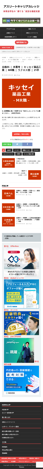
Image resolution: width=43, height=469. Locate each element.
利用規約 (4, 447)
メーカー (28, 57)
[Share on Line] (33, 144)
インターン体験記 (32, 37)
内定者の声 (5, 409)
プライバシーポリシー (24, 461)
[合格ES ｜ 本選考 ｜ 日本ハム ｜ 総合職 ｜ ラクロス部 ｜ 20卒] (8, 198)
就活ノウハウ (32, 29)
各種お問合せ (5, 461)
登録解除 (4, 453)
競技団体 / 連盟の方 (34, 458)
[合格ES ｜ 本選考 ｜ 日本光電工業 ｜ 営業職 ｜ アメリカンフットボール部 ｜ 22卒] (8, 212)
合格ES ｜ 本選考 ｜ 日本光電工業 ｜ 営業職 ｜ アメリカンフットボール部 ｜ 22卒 (28, 206)
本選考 (18, 154)
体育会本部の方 (22, 458)
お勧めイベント (10, 33)
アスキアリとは (10, 29)
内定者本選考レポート (11, 37)
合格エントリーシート (32, 33)
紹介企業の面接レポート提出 (10, 431)
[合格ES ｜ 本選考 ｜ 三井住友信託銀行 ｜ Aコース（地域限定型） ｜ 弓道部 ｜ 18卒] (8, 225)
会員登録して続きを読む (21, 134)
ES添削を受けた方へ (8, 437)
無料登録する (21, 42)
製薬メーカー (26, 150)
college (18, 75)
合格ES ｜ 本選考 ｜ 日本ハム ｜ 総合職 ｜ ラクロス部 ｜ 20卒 (28, 191)
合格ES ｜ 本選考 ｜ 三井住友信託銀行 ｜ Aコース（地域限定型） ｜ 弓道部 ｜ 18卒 (28, 219)
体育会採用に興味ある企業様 (9, 458)
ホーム (34, 461)
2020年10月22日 (8, 75)
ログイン (27, 139)
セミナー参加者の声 (8, 413)
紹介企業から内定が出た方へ (10, 434)
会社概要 (13, 461)
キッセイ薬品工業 (29, 154)
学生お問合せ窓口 (7, 450)
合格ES (9, 150)
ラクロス (36, 150)
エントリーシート (8, 154)
